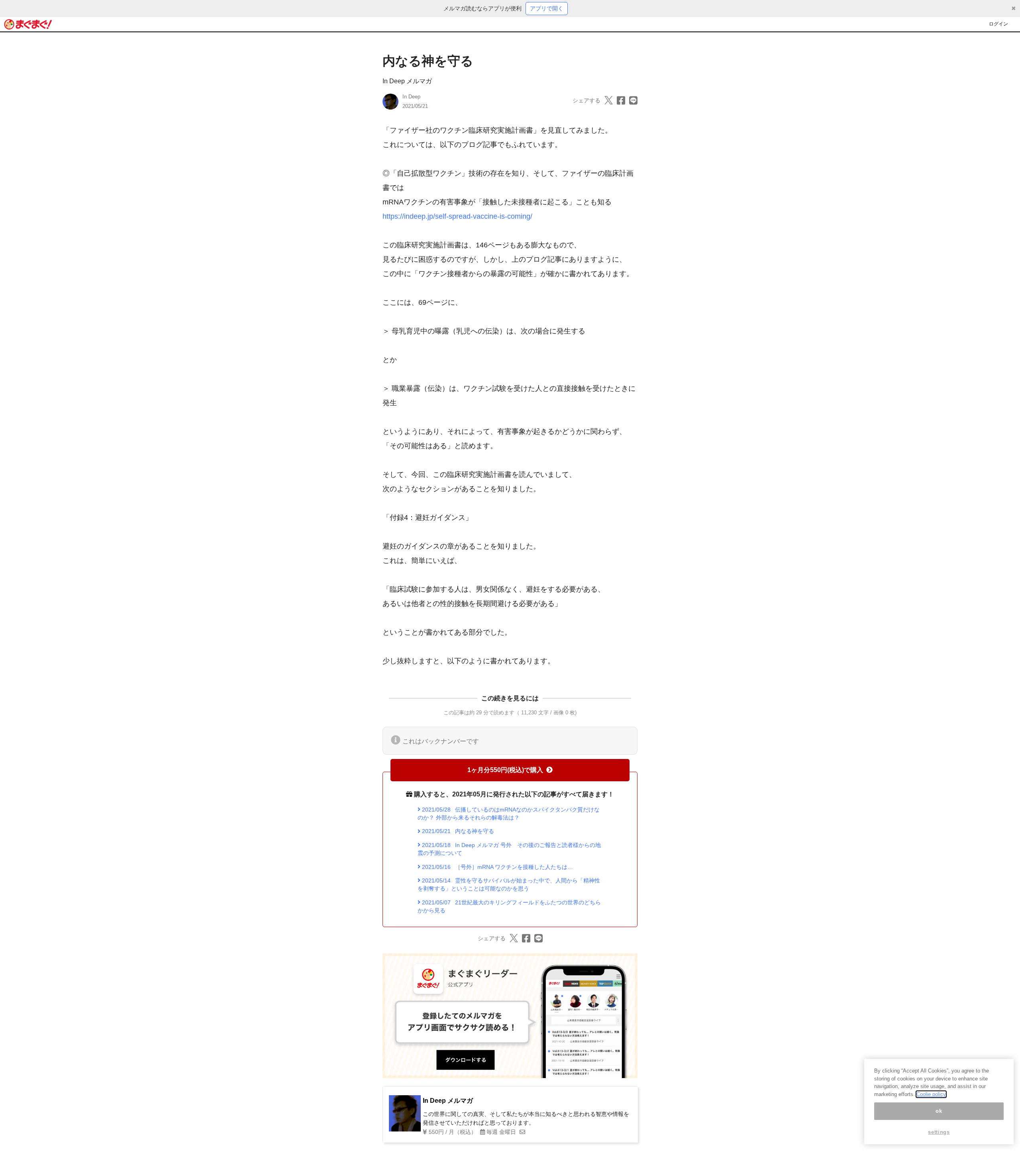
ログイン (998, 24)
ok (939, 1111)
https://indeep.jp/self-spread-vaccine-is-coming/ (457, 216)
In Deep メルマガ (407, 81)
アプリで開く (546, 8)
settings (938, 1132)
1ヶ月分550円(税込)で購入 (505, 770)
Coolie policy (931, 1094)
